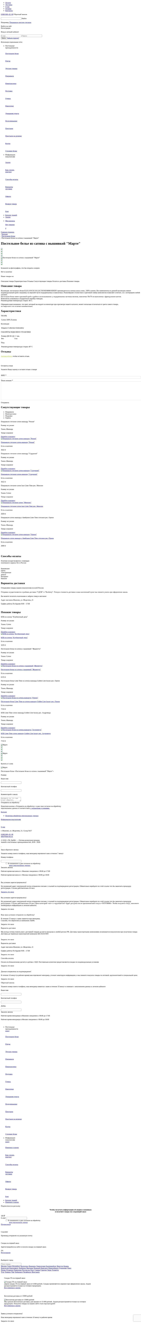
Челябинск (27, 1272)
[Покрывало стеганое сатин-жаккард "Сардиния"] (20, 470)
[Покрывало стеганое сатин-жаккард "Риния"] (18, 439)
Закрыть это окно (7, 892)
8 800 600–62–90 (7, 14)
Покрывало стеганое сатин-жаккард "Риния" (18, 442)
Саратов (44, 1270)
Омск (69, 1268)
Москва (4, 1266)
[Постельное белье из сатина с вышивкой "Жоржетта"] (22, 666)
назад (7, 1031)
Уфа (12, 1272)
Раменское (18, 1270)
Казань (66, 1266)
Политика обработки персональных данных (21, 816)
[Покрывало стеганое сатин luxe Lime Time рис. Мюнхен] (16, 502)
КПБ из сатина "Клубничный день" (14, 638)
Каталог (4, 812)
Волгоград (24, 1266)
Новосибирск (53, 1268)
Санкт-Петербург (13, 1266)
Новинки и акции (12, 1202)
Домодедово (40, 1266)
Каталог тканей (11, 215)
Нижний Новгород (41, 1268)
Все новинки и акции (12, 1288)
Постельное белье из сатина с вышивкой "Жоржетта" (21, 669)
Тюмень (8, 1272)
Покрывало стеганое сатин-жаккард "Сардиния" (19, 474)
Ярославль (36, 1272)
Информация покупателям (11, 819)
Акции (7, 217)
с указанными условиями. (40, 808)
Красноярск (13, 1268)
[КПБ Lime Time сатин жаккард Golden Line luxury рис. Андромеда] (21, 730)
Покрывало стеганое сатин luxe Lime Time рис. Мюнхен (22, 506)
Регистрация (5, 1253)
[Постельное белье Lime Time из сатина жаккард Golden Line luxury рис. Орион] (19, 698)
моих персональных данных (19, 865)
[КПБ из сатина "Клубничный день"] (15, 634)
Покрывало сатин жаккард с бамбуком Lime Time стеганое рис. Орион (27, 538)
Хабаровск (19, 1272)
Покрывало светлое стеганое (20, 22)
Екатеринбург (51, 1266)
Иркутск (60, 1266)
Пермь (3, 1270)
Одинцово (63, 1268)
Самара (37, 1270)
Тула (2, 1272)
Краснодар (5, 1268)
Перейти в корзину (8, 437)
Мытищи (29, 1268)
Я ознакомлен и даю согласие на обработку (24, 863)
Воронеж (32, 1266)
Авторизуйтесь (6, 356)
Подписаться (6, 1224)
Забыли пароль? (13, 38)
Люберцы (22, 1268)
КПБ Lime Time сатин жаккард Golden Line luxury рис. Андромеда (26, 733)
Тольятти (55, 1270)
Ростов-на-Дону (28, 1270)
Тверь (49, 1270)
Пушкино (9, 1270)
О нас (3, 827)
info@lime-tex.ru (7, 836)
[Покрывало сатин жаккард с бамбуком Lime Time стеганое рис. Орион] (19, 534)
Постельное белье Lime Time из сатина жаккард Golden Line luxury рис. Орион (30, 701)
